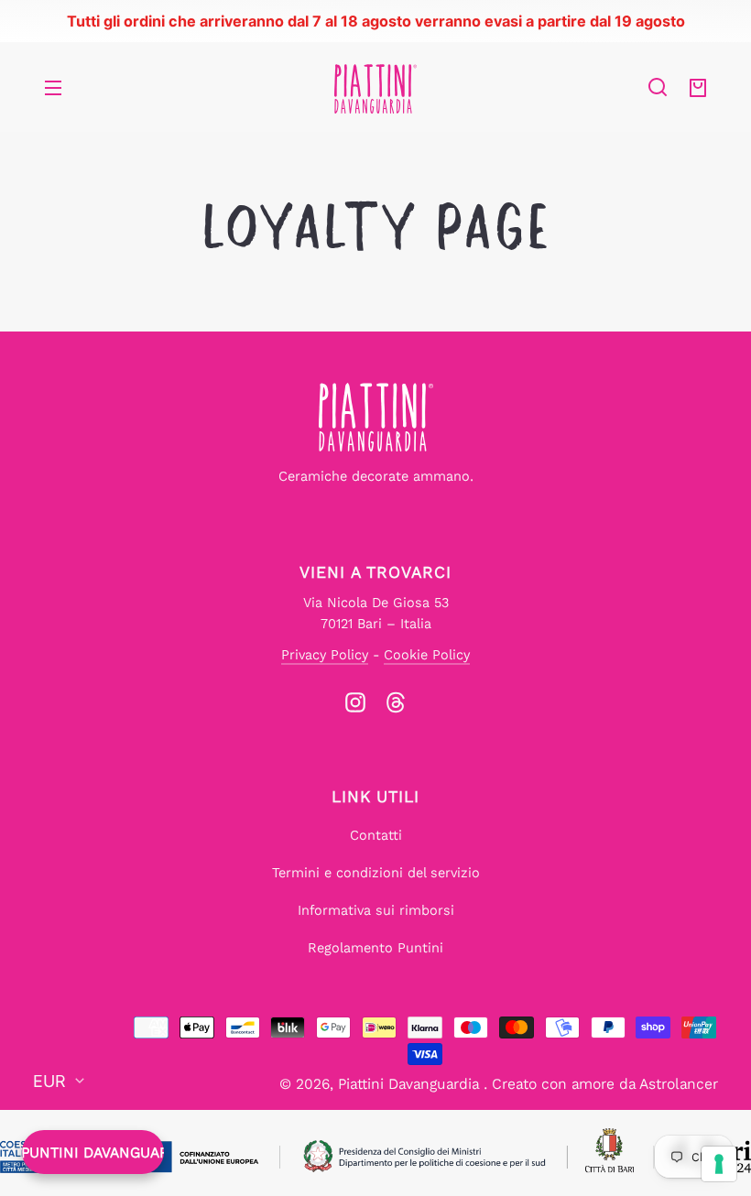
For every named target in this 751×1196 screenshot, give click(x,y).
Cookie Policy (427, 655)
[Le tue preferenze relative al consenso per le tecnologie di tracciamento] (719, 1164)
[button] (657, 87)
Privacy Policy (324, 655)
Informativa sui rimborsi (376, 910)
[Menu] (53, 87)
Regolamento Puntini (375, 948)
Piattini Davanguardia (411, 1084)
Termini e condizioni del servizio (376, 872)
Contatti (376, 835)
